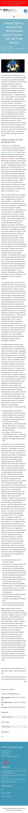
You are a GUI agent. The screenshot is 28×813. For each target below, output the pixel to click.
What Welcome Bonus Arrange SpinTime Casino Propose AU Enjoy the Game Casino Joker (14, 679)
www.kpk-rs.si (17, 4)
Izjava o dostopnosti (17, 810)
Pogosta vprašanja (6, 793)
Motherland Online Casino (8, 152)
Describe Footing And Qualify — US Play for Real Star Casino (13, 776)
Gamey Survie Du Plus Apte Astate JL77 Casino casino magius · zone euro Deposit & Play (14, 671)
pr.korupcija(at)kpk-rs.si (13, 694)
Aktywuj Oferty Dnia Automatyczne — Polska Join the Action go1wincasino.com (13, 780)
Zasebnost (8, 810)
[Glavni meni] (14, 17)
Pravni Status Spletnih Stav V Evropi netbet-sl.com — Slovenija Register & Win (14, 771)
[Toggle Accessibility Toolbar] (25, 11)
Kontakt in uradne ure (6, 796)
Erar (2, 736)
